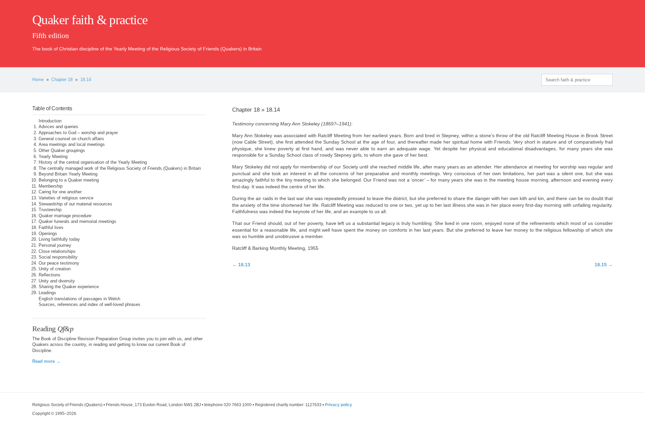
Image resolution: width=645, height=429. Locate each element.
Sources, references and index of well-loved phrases (89, 304)
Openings (48, 233)
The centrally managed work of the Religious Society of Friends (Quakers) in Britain (120, 168)
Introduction (50, 121)
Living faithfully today (59, 239)
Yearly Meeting (53, 156)
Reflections (49, 275)
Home (38, 79)
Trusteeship (50, 209)
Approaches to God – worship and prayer (78, 132)
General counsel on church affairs (71, 138)
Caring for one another (60, 192)
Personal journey (55, 245)
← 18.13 (241, 264)
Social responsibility (58, 257)
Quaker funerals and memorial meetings (77, 221)
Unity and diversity (57, 281)
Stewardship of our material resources (75, 204)
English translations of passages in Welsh (79, 299)
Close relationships (57, 251)
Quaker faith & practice (89, 19)
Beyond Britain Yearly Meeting (68, 174)
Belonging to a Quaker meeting (69, 180)
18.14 (85, 79)
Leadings (47, 292)
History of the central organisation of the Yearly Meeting (93, 162)
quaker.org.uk (592, 31)
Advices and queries (58, 126)
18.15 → (604, 264)
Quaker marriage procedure (65, 215)
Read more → (46, 361)
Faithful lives (51, 227)
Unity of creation (55, 269)
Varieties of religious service (66, 198)
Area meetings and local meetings (72, 144)
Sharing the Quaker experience (69, 286)
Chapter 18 (62, 79)
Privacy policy (338, 404)
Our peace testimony (59, 263)
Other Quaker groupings (62, 150)
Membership (50, 186)
